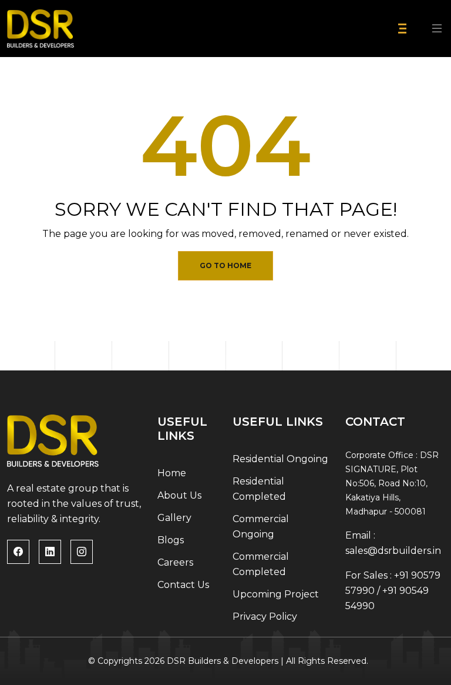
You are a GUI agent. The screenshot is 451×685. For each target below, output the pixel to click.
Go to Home (225, 265)
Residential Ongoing (280, 459)
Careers (175, 562)
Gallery (174, 517)
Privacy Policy (265, 616)
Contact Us (183, 584)
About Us (179, 495)
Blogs (170, 540)
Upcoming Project (276, 594)
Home (171, 473)
